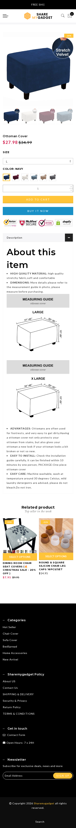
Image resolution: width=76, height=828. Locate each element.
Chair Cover (10, 633)
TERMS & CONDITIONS (19, 713)
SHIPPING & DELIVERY (18, 694)
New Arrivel (10, 659)
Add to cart (38, 199)
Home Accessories (15, 653)
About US (9, 681)
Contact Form (16, 734)
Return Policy (12, 707)
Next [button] (62, 71)
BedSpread (10, 646)
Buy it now (38, 211)
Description (14, 237)
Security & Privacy (15, 700)
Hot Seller (9, 627)
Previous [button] (9, 71)
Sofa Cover (10, 640)
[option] (38, 69)
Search (39, 821)
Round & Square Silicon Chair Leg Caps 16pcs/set (52, 566)
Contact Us (10, 687)
